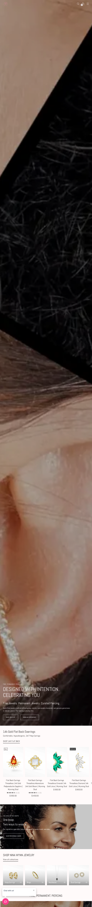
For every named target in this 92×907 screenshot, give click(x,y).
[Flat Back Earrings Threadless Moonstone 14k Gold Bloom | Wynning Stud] (35, 762)
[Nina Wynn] (6, 3)
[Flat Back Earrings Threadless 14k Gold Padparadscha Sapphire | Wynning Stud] (13, 762)
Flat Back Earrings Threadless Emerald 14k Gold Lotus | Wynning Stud (57, 783)
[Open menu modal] (87, 3)
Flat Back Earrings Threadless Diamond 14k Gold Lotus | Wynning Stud (79, 783)
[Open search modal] (78, 3)
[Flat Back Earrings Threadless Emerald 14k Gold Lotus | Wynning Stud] (57, 762)
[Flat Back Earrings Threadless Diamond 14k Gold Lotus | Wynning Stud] (79, 762)
